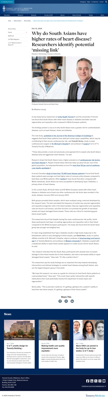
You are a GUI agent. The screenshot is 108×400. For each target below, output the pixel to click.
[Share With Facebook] (60, 301)
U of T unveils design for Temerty (17, 346)
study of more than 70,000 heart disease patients (65, 173)
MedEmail (11, 36)
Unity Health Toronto (66, 117)
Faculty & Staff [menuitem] (48, 15)
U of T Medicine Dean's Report (15, 44)
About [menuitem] (102, 15)
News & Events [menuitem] (76, 15)
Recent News (12, 29)
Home (9, 21)
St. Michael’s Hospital (60, 144)
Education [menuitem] (7, 15)
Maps (88, 2)
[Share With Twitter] (66, 301)
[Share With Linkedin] (71, 301)
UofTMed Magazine (13, 39)
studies (63, 179)
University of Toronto (8, 2)
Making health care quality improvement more (52, 348)
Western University (72, 241)
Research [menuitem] (20, 15)
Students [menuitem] (33, 15)
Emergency (83, 2)
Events (10, 32)
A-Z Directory (94, 2)
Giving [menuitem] (91, 15)
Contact (102, 2)
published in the (67, 135)
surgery (86, 144)
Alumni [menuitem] (62, 15)
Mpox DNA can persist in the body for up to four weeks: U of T (87, 348)
